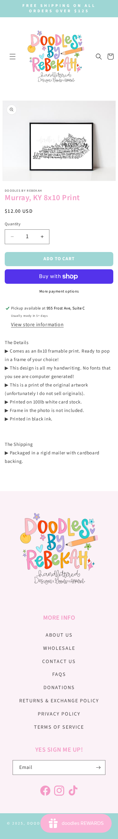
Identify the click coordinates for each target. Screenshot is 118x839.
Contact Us (59, 661)
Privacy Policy (59, 713)
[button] (13, 56)
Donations (59, 687)
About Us (59, 635)
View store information (37, 324)
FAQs (59, 674)
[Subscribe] (98, 767)
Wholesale (59, 648)
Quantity (12, 224)
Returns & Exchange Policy (59, 700)
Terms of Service (59, 727)
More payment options (59, 291)
